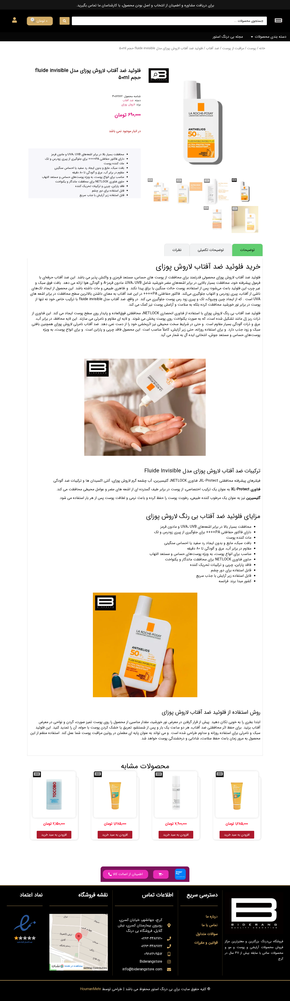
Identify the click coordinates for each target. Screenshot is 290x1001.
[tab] (247, 250)
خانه (262, 48)
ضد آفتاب (212, 48)
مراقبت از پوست (233, 48)
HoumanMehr (90, 989)
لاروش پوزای (128, 104)
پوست (251, 48)
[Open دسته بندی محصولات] (252, 36)
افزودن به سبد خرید (237, 834)
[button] (155, 75)
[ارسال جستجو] (65, 21)
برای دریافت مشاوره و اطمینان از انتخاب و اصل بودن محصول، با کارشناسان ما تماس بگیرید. (145, 5)
